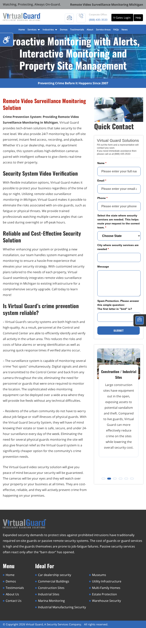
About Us (12, 594)
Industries (48, 29)
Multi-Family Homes (106, 588)
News (124, 29)
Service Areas (103, 29)
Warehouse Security (106, 601)
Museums (99, 575)
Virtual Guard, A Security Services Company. (54, 624)
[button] (103, 479)
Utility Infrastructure (106, 581)
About (90, 29)
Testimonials (77, 29)
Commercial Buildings (53, 581)
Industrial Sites (48, 594)
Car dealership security (54, 575)
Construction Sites (51, 588)
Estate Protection (104, 594)
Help (138, 17)
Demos (63, 29)
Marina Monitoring (51, 601)
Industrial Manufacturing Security (62, 607)
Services (32, 29)
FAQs (116, 29)
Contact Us (13, 601)
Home (21, 29)
